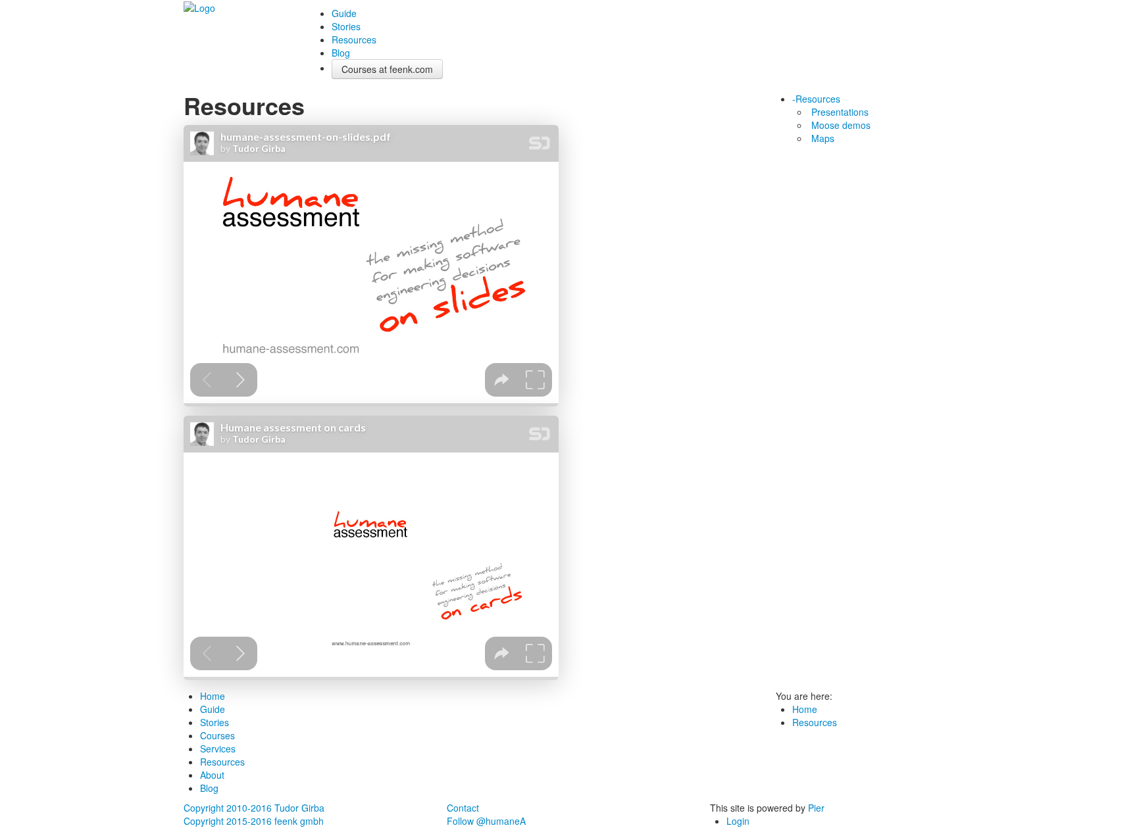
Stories (346, 26)
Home (212, 695)
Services (218, 748)
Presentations (840, 111)
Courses (217, 735)
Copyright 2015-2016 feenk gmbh (254, 820)
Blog (341, 52)
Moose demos (841, 125)
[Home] (199, 6)
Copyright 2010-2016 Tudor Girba (254, 807)
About (212, 774)
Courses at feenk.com (387, 69)
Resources (354, 39)
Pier (816, 807)
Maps (822, 138)
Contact (463, 807)
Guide (344, 13)
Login (737, 820)
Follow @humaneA (486, 820)
